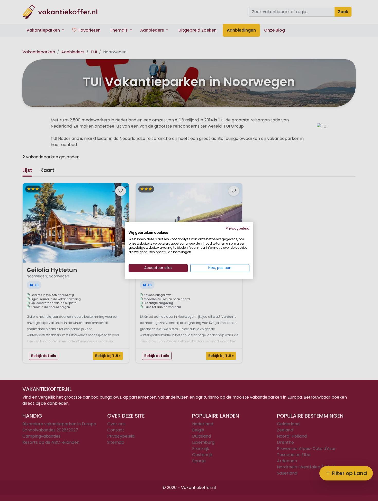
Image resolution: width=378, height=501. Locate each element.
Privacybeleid (237, 228)
